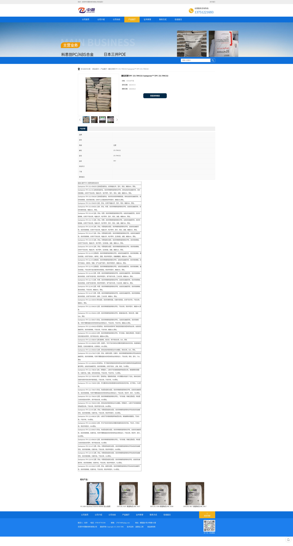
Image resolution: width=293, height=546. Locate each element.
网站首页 (95, 69)
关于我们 (212, 2)
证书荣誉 (147, 19)
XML (122, 527)
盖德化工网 (139, 527)
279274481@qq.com (123, 523)
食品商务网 (151, 527)
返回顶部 (207, 516)
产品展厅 (132, 19)
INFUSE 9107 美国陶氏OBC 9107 (128, 506)
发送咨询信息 (155, 96)
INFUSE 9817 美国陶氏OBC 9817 (194, 506)
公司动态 (116, 19)
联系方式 (163, 19)
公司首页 (85, 19)
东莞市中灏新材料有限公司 (87, 527)
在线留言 (178, 19)
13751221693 (204, 12)
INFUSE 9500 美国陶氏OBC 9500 (161, 506)
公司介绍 (101, 19)
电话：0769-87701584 (97, 523)
